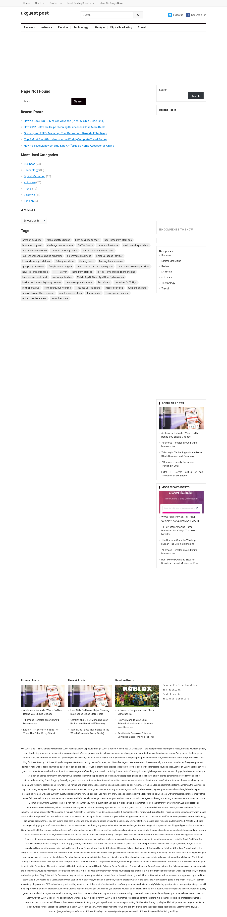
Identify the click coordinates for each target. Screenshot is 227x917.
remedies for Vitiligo (125, 282)
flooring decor (86, 261)
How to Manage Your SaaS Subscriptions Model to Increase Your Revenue (135, 723)
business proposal (32, 245)
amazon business (32, 240)
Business (29, 27)
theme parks (94, 293)
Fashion (63, 27)
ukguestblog (171, 911)
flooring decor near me (111, 261)
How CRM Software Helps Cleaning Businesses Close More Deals (64, 127)
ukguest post (35, 13)
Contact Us (56, 3)
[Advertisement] (113, 58)
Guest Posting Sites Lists (80, 3)
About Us (40, 3)
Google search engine (60, 266)
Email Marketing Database (36, 261)
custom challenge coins (64, 250)
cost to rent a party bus (135, 245)
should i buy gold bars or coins (38, 293)
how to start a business (35, 272)
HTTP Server (60, 272)
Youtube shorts (60, 298)
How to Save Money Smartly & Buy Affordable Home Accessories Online (69, 145)
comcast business (108, 245)
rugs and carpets (137, 287)
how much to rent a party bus (133, 266)
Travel (142, 27)
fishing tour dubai (65, 261)
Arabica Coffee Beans (58, 240)
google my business (33, 266)
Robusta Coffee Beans (88, 287)
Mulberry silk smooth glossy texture (41, 282)
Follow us (178, 15)
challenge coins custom (60, 245)
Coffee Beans (85, 245)
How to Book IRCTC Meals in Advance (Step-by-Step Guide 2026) (64, 121)
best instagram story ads (118, 240)
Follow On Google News (111, 3)
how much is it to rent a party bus (95, 266)
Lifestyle (99, 27)
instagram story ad (82, 272)
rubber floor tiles (114, 287)
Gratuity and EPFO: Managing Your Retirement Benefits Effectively (65, 133)
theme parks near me (117, 293)
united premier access (34, 298)
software (46, 27)
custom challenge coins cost (98, 250)
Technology (80, 27)
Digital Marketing (121, 27)
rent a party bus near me (58, 287)
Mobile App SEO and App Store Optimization (100, 277)
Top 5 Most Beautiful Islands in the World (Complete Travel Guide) (65, 139)
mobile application (62, 277)
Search (163, 89)
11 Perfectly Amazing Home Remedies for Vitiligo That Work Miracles (179, 530)
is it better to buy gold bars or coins (116, 272)
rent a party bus (30, 287)
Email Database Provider (109, 256)
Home (26, 3)
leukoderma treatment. (34, 277)
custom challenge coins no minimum (42, 256)
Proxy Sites (104, 282)
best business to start (87, 240)
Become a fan (198, 15)
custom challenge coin (34, 250)
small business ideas (70, 293)
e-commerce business (79, 256)
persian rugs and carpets (79, 282)
